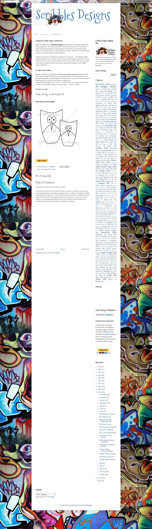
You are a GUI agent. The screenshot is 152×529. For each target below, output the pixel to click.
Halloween (106, 177)
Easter (106, 150)
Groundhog (111, 175)
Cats (103, 119)
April (101, 466)
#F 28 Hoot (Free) (105, 424)
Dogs (109, 146)
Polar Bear (105, 216)
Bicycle (107, 101)
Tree (97, 265)
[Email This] (60, 167)
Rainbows (101, 222)
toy (97, 263)
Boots (105, 107)
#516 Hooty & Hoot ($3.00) (105, 436)
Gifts (103, 173)
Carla (107, 117)
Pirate (97, 216)
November (103, 397)
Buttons (100, 113)
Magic (112, 195)
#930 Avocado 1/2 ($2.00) (107, 427)
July (101, 409)
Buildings (113, 109)
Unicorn (111, 267)
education (113, 150)
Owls (53, 169)
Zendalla (98, 281)
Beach (105, 99)
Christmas (109, 126)
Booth (97, 107)
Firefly (97, 158)
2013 (100, 478)
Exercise (98, 154)
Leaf (107, 189)
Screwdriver (113, 228)
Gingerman (110, 173)
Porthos (98, 218)
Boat (106, 105)
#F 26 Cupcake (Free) (106, 456)
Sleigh (103, 238)
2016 (100, 386)
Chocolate (99, 126)
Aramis (103, 93)
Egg (99, 152)
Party (111, 212)
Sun (100, 250)
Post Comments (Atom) (52, 253)
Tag (97, 253)
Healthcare (102, 179)
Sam (99, 226)
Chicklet (111, 123)
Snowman (113, 240)
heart (112, 179)
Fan (115, 154)
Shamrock (99, 234)
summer (98, 248)
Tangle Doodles (107, 253)
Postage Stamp (106, 218)
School (98, 228)
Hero (115, 181)
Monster (112, 202)
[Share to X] (64, 167)
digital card (98, 140)
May (101, 463)
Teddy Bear (103, 255)
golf (115, 173)
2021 (100, 372)
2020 (100, 375)
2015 (100, 389)
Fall (109, 154)
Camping (100, 115)
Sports (101, 242)
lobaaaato (75, 505)
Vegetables (106, 271)
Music (108, 208)
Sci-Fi (106, 228)
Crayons (113, 134)
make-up (105, 197)
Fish (105, 158)
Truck (114, 265)
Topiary (112, 261)
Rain (115, 220)
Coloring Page (107, 130)
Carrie (112, 117)
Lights (114, 189)
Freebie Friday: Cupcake (107, 454)
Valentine (109, 269)
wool (113, 277)
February (103, 471)
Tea (97, 255)
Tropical (105, 265)
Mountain (112, 204)
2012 (100, 481)
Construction (99, 134)
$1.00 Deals (100, 84)
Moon (97, 204)
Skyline (97, 238)
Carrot (97, 119)
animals (113, 89)
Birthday (98, 105)
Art (108, 93)
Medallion (98, 202)
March (102, 469)
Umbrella (102, 267)
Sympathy (111, 250)
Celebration (112, 119)
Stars (114, 244)
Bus (108, 111)
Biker (113, 101)
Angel (105, 89)
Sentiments (105, 232)
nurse (112, 210)
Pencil (97, 214)
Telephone (111, 255)
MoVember (99, 208)
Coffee (108, 127)
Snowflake (103, 240)
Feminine (111, 156)
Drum (100, 150)
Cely (100, 121)
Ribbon (110, 224)
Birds (49, 169)
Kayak (102, 187)
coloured (98, 132)
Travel (103, 263)
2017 (100, 383)
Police (112, 216)
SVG (105, 250)
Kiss (115, 187)
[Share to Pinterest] (68, 167)
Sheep (110, 234)
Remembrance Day (100, 224)
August (102, 406)
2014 (100, 392)
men (106, 202)
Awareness (101, 95)
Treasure (111, 263)
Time (97, 259)
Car (102, 117)
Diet (113, 138)
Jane (113, 185)
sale (115, 224)
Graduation (101, 175)
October (102, 400)
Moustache (108, 206)
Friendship (99, 169)
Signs (112, 236)
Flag (112, 158)
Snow (114, 238)
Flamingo (98, 160)
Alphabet (98, 89)
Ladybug (100, 189)
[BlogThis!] (62, 167)
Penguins (105, 214)
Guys (97, 177)
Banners (98, 99)
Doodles (99, 148)
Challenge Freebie (110, 121)
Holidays (101, 183)
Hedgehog (108, 181)
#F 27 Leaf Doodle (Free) (107, 432)
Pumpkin (100, 220)
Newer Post (40, 249)
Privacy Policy (44, 34)
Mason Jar (108, 200)
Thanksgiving (110, 257)
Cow (107, 134)
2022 (100, 369)
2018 (100, 381)
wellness (103, 273)
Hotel (112, 183)
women (106, 277)
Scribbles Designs (73, 15)
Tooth (114, 259)
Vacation (98, 269)
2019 (100, 378)
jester (97, 187)
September (103, 403)
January (102, 474)
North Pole (105, 210)
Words (98, 279)
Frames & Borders (102, 165)
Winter (109, 275)
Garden (102, 171)
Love (97, 196)
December (103, 394)
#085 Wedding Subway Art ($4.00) (106, 441)
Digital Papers (100, 142)
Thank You (99, 257)
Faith (105, 154)
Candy (108, 115)
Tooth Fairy (102, 261)
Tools (108, 259)
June (101, 411)
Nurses (98, 212)
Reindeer (110, 222)
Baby (108, 95)
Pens (113, 214)
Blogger (89, 505)
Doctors (98, 146)
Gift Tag (98, 173)
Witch (97, 277)
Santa (105, 226)
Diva (111, 144)
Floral (105, 160)
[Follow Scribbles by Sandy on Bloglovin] (105, 316)
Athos (114, 93)
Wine (114, 273)
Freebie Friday (106, 167)
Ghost (112, 171)
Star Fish (107, 244)
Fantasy (100, 156)
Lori (112, 193)
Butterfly (113, 111)
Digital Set (113, 142)
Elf (105, 152)
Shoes (97, 236)
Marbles (112, 197)
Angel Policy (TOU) (57, 34)
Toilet (102, 259)
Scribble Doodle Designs (107, 230)
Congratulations (109, 132)
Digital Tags (102, 144)
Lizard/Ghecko (103, 193)
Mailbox (98, 198)
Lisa (115, 191)
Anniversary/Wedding (106, 91)
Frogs (107, 169)
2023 (100, 366)
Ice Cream (106, 185)
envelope (112, 152)
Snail (109, 238)
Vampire (98, 271)
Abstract (112, 84)
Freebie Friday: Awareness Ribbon (106, 450)
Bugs (104, 109)
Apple (97, 93)
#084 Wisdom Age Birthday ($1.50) (105, 420)
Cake (105, 113)
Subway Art (111, 246)
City (97, 127)
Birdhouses (99, 103)
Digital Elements (109, 140)
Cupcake (101, 136)
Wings (100, 275)
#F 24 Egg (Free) (105, 417)
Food (103, 162)
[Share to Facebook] (66, 167)
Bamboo (105, 97)
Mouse (97, 206)
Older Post (85, 249)
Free (114, 165)
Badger (114, 95)
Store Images (102, 246)
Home (36, 34)
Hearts (98, 181)
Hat (115, 177)
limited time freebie (104, 191)
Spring (109, 242)
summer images (111, 248)
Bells (102, 101)
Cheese (102, 123)
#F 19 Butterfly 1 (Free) (107, 414)
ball (99, 97)
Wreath (110, 279)
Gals (114, 169)
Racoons (109, 220)
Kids (108, 187)
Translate (51, 497)
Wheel (109, 273)
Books (112, 105)
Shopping (105, 236)
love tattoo (106, 195)
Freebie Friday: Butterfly (107, 459)
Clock (101, 127)
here (107, 332)
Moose (104, 204)
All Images (44, 169)
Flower (113, 160)
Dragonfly (113, 148)
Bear (112, 99)
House (98, 185)
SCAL (112, 226)
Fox (112, 162)
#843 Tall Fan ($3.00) (106, 430)
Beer (97, 101)
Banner (112, 97)
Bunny (101, 111)
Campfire (113, 113)
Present (114, 218)
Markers (98, 199)
